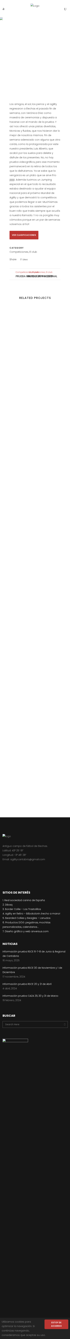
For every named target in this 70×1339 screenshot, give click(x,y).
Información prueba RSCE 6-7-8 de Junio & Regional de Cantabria (34, 954)
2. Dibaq (7, 904)
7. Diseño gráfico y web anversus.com (26, 931)
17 (24, 259)
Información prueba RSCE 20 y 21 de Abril (27, 984)
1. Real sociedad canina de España (24, 900)
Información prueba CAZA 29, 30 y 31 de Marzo (30, 996)
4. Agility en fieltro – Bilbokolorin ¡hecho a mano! (31, 913)
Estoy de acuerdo (56, 1324)
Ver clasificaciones (24, 235)
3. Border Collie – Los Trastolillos (22, 909)
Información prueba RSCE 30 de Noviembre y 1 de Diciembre (32, 970)
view (35, 335)
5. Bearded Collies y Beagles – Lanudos (26, 918)
